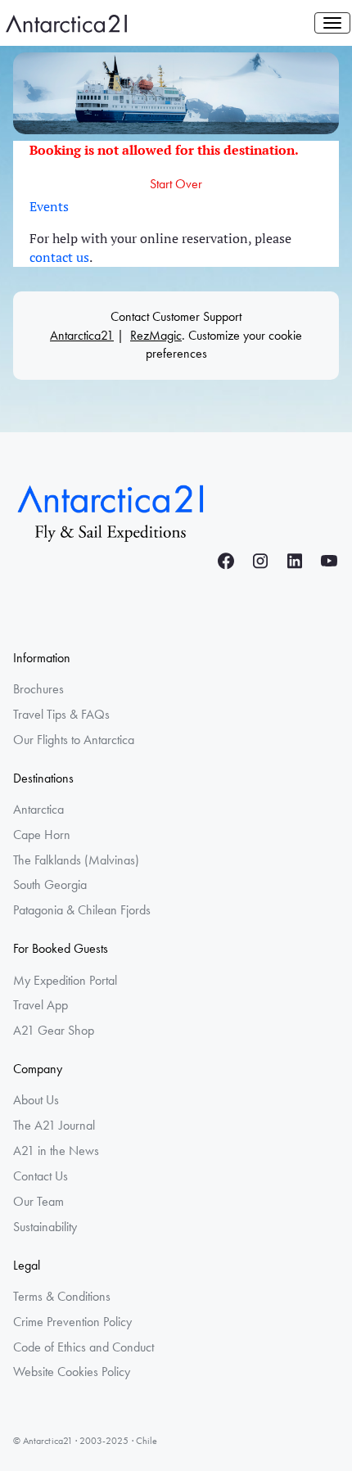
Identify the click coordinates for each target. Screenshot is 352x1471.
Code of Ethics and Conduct (83, 1347)
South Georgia (50, 884)
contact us (59, 257)
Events (49, 206)
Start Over (176, 183)
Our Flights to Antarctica (73, 739)
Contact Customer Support (176, 316)
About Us (36, 1099)
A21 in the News (56, 1150)
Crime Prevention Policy (72, 1321)
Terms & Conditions (62, 1296)
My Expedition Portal (65, 980)
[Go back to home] (111, 511)
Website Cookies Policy (71, 1371)
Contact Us (40, 1175)
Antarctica (38, 809)
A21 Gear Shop (53, 1030)
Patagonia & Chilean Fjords (82, 909)
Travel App (40, 1004)
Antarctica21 (82, 335)
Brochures (38, 688)
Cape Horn (41, 834)
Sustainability (45, 1226)
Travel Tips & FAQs (61, 714)
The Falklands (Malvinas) (76, 860)
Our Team (38, 1201)
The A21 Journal (54, 1125)
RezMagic (156, 335)
